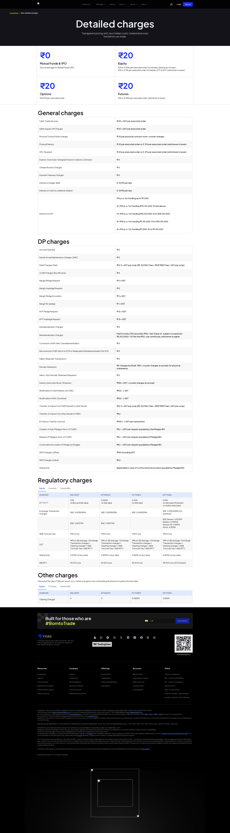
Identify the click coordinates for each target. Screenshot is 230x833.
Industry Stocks (43, 693)
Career (71, 674)
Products (85, 4)
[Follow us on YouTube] (114, 637)
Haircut (40, 678)
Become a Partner (76, 686)
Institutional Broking (109, 682)
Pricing (112, 4)
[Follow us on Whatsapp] (101, 637)
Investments (106, 674)
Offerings (99, 4)
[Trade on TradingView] (102, 644)
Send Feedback (75, 682)
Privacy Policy (170, 686)
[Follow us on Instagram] (135, 637)
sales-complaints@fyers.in (61, 712)
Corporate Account (140, 678)
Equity (42, 488)
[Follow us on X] (121, 637)
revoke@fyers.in (93, 716)
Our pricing (14, 13)
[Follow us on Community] (95, 637)
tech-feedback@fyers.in (135, 712)
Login (179, 4)
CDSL (160, 714)
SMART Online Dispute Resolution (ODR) (175, 733)
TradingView (105, 678)
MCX (151, 714)
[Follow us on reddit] (154, 637)
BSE (155, 714)
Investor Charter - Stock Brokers (177, 697)
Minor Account (138, 682)
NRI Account (137, 674)
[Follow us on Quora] (147, 637)
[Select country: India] (146, 621)
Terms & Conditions (172, 674)
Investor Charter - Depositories (177, 693)
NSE (146, 714)
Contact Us (73, 678)
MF (54, 732)
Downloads (41, 674)
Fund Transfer (42, 682)
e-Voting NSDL (138, 690)
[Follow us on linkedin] (128, 637)
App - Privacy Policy (172, 690)
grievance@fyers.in (75, 714)
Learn (121, 4)
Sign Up (188, 4)
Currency (52, 488)
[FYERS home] (44, 4)
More (144, 4)
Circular (79, 735)
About (132, 4)
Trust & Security (75, 690)
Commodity (65, 488)
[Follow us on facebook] (141, 637)
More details (146, 749)
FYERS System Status (45, 690)
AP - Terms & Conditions (174, 682)
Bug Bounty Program (45, 686)
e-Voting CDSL (138, 686)
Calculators (105, 686)
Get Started (182, 621)
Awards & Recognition (77, 693)
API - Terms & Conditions (174, 678)
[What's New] (171, 4)
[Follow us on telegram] (108, 637)
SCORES (89, 733)
